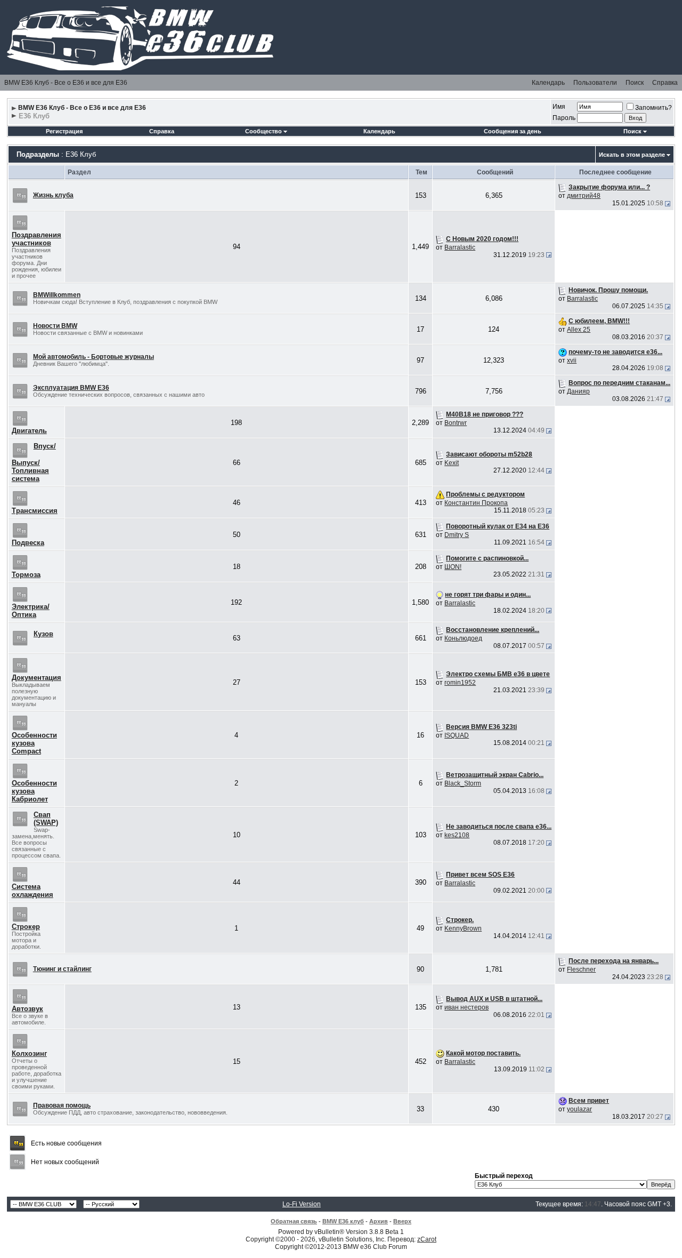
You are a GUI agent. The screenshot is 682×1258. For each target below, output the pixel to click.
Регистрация (64, 131)
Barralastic (459, 247)
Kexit (451, 463)
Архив (378, 1221)
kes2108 (456, 835)
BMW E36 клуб (343, 1221)
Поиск (635, 82)
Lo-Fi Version (301, 1204)
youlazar (579, 1109)
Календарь (548, 82)
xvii (572, 360)
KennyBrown (463, 928)
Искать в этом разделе (632, 154)
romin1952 (460, 682)
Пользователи (595, 82)
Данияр (578, 391)
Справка (665, 82)
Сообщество (263, 131)
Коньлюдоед (463, 638)
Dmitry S (456, 535)
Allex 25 (578, 329)
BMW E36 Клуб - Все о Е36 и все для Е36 (65, 82)
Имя (559, 106)
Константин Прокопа (476, 503)
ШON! (452, 567)
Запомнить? (653, 107)
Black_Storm (462, 783)
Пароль (564, 118)
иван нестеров (466, 1007)
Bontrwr (455, 423)
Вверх (402, 1221)
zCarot (426, 1239)
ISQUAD (456, 735)
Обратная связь (294, 1221)
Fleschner (581, 969)
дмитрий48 (583, 195)
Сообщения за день (512, 131)
